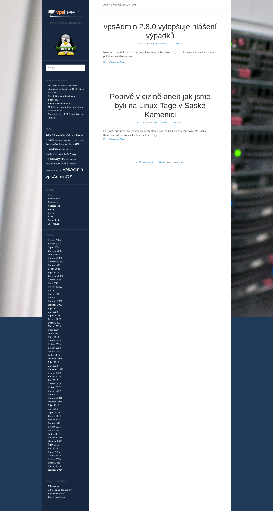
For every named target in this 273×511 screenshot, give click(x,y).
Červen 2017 (54, 383)
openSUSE (61, 163)
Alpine (50, 135)
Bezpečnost (54, 198)
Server (51, 213)
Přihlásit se (53, 486)
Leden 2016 (54, 434)
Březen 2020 (54, 326)
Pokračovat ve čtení (114, 62)
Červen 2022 (54, 279)
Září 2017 (53, 380)
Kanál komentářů (56, 493)
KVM (71, 150)
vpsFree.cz (53, 224)
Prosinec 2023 (55, 258)
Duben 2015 (54, 462)
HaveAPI (73, 144)
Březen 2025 (54, 243)
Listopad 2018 (55, 358)
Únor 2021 (53, 297)
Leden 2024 (54, 254)
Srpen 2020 (54, 315)
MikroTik (73, 159)
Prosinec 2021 (55, 286)
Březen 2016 (54, 426)
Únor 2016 (53, 430)
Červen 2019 (54, 340)
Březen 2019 (54, 348)
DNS (69, 140)
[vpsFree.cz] (65, 12)
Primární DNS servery (59, 103)
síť (61, 170)
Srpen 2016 (54, 412)
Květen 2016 (54, 419)
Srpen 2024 (54, 247)
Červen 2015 (54, 455)
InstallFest (53, 149)
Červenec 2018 (55, 369)
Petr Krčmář (159, 123)
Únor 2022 (53, 283)
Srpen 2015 (54, 452)
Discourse (59, 140)
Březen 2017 (54, 391)
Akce (50, 195)
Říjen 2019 (53, 337)
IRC (67, 150)
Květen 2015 (54, 459)
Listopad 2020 (55, 304)
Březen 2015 (54, 466)
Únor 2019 (53, 351)
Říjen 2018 (53, 362)
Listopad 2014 (55, 470)
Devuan (50, 140)
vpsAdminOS (59, 176)
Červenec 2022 (55, 276)
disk (65, 140)
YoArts (181, 162)
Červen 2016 (54, 416)
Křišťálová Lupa (55, 154)
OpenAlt (50, 163)
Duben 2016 (54, 423)
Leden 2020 (54, 333)
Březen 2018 (54, 376)
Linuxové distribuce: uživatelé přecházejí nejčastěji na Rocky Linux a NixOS (66, 89)
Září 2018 (53, 366)
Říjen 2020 (53, 308)
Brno (58, 135)
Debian (80, 135)
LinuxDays (54, 158)
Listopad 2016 (55, 401)
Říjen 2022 (53, 272)
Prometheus (50, 170)
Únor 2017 (53, 394)
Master (65, 159)
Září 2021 (53, 290)
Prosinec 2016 (55, 398)
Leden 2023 (54, 268)
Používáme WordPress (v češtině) (150, 162)
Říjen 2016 (53, 405)
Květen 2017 (54, 387)
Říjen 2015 (53, 444)
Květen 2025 (54, 240)
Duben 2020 (54, 322)
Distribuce (53, 202)
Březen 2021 (54, 294)
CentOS (65, 135)
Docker (74, 140)
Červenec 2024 (55, 251)
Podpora (52, 209)
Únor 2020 (53, 330)
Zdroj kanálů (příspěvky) (60, 490)
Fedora (50, 144)
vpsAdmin (73, 169)
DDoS (73, 136)
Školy (50, 216)
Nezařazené (54, 206)
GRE (65, 145)
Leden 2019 (54, 355)
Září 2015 (53, 448)
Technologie (54, 220)
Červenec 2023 (55, 261)
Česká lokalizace (56, 497)
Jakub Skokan (159, 44)
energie (81, 140)
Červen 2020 (54, 319)
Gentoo (58, 144)
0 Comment (177, 44)
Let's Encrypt (70, 154)
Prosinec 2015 (55, 437)
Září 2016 (53, 409)
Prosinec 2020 (55, 301)
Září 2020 (53, 312)
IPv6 (63, 150)
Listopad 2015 (55, 441)
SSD (57, 170)
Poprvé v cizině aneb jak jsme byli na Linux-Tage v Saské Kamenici (160, 105)
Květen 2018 (54, 373)
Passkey (72, 164)
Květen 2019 (54, 344)
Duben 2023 (54, 265)
